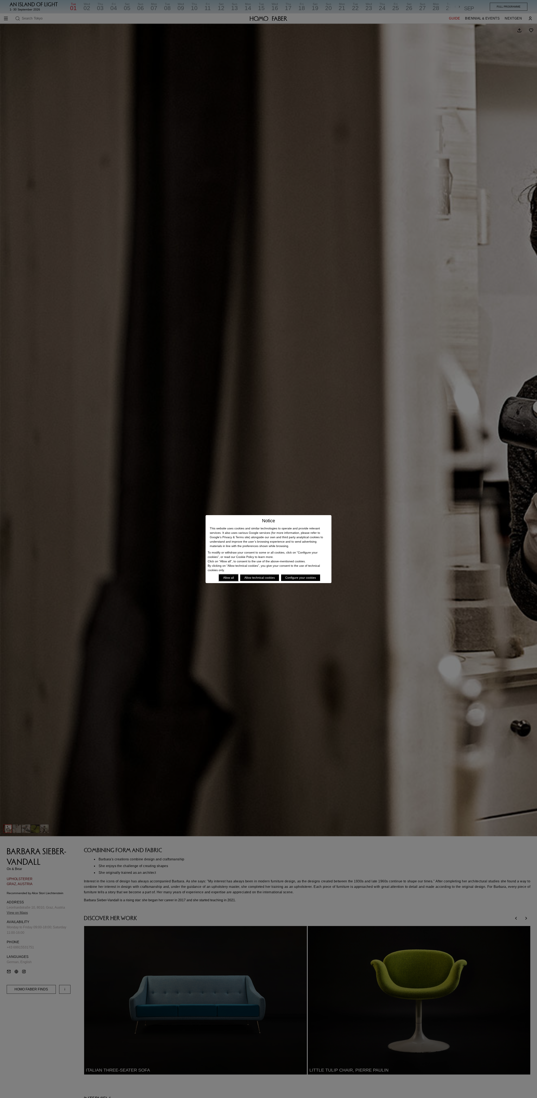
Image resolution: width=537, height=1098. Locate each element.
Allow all (228, 577)
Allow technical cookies (259, 577)
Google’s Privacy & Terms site (229, 537)
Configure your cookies (300, 577)
